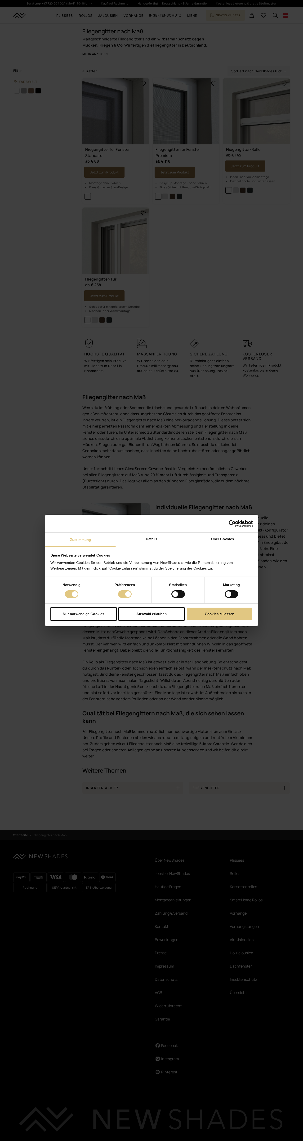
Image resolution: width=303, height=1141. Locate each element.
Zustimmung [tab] (80, 540)
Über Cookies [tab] (222, 539)
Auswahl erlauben (151, 614)
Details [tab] (151, 539)
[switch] (125, 594)
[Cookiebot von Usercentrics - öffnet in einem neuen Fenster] (232, 523)
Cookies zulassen (219, 614)
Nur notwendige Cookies (83, 614)
